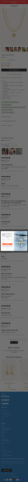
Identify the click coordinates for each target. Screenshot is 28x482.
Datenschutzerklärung (9, 246)
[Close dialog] (26, 231)
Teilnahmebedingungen (5, 246)
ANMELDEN (7, 244)
